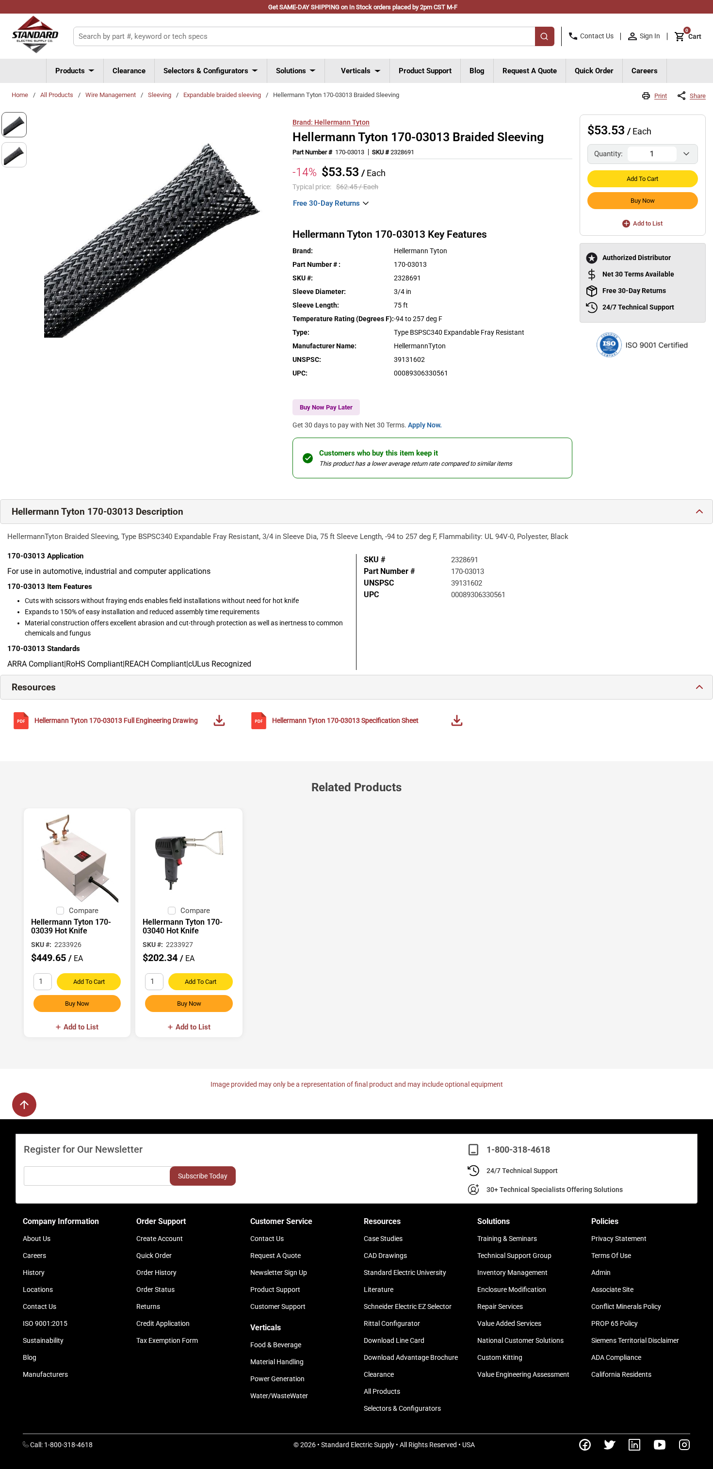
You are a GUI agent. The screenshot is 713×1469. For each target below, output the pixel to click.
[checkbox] (60, 910)
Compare (83, 910)
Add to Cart (642, 178)
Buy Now (643, 200)
